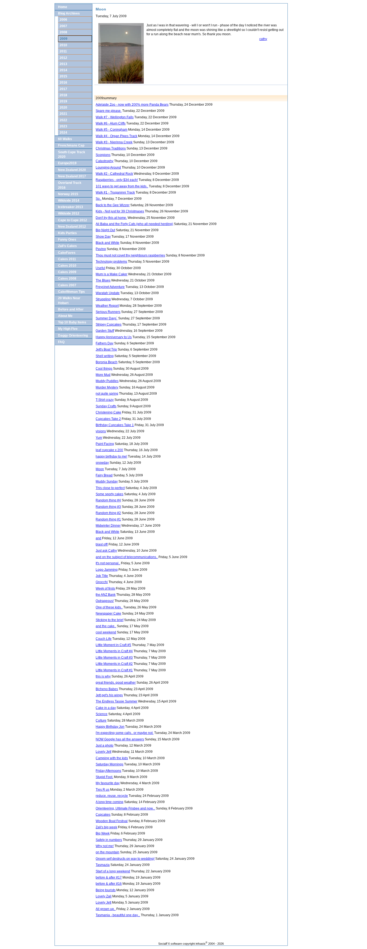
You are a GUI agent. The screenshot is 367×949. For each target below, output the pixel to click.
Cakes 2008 (67, 278)
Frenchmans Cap (71, 145)
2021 (63, 113)
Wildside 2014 (68, 200)
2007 (63, 26)
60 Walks (65, 139)
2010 (63, 45)
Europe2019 (67, 163)
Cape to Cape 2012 (72, 220)
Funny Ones (67, 239)
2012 (63, 57)
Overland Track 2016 (69, 185)
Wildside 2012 (68, 213)
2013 (63, 64)
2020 (63, 107)
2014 (63, 70)
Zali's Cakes (67, 246)
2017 (63, 89)
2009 (63, 38)
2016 (63, 82)
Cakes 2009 (67, 272)
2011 (63, 51)
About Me (65, 315)
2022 (63, 120)
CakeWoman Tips (71, 291)
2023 (63, 126)
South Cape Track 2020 (71, 154)
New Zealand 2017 (72, 176)
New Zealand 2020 (72, 170)
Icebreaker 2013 (70, 207)
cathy (263, 39)
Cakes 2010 (67, 265)
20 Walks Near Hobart (69, 300)
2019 (63, 101)
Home (62, 7)
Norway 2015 (68, 194)
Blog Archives (69, 13)
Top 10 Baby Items (72, 322)
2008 (63, 32)
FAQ (61, 342)
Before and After (71, 309)
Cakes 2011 (67, 259)
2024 (63, 132)
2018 (63, 95)
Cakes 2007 (67, 285)
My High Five (68, 328)
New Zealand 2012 (72, 226)
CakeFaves (66, 252)
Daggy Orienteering (73, 335)
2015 (63, 76)
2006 (63, 19)
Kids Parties (67, 233)
